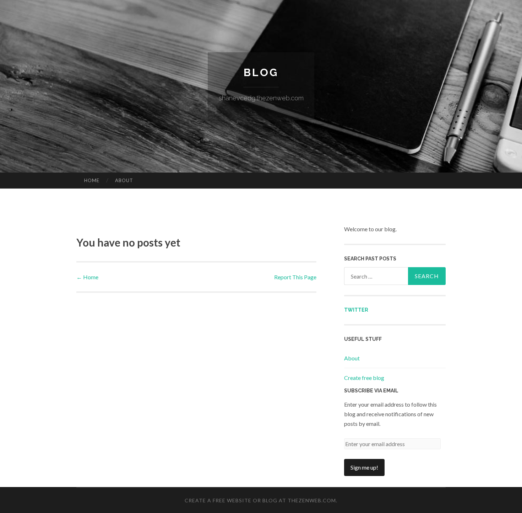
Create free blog (364, 377)
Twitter (356, 310)
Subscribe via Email (371, 390)
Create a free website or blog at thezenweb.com (260, 500)
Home (91, 180)
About (124, 180)
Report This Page (295, 277)
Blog (261, 72)
